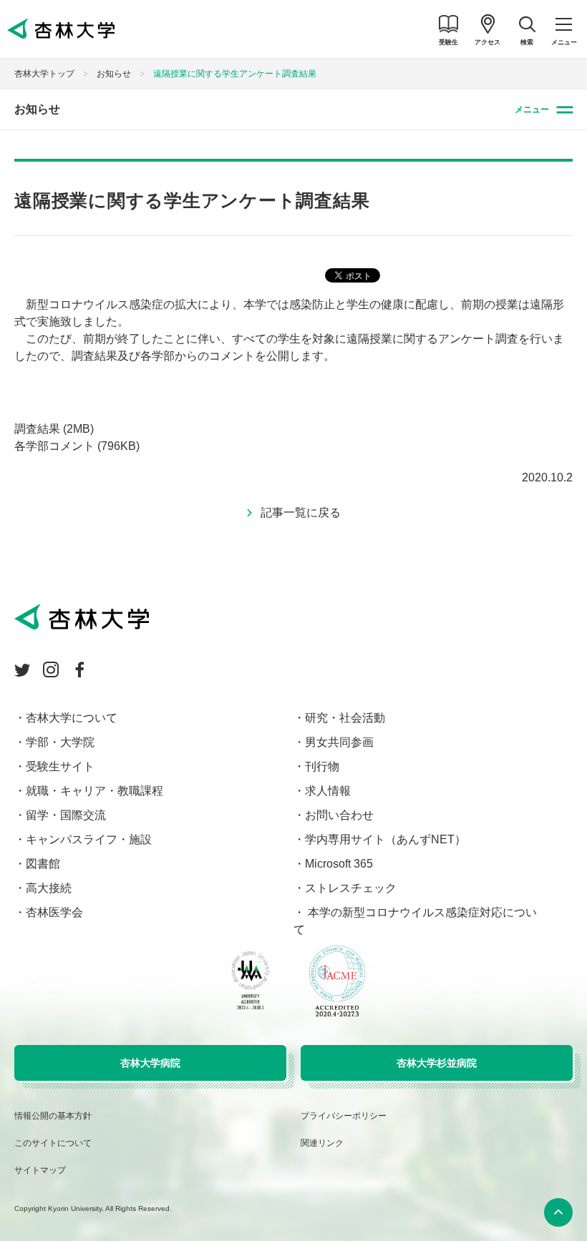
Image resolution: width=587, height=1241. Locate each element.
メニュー (532, 109)
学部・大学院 (60, 742)
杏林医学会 (54, 912)
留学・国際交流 (66, 815)
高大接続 (49, 888)
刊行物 (322, 766)
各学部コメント (77, 446)
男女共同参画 (339, 742)
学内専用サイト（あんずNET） (385, 839)
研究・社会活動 (345, 718)
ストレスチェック (351, 888)
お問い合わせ (339, 815)
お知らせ (114, 74)
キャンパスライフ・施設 (89, 839)
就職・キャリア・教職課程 (94, 791)
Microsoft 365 (339, 864)
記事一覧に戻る (301, 512)
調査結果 (54, 429)
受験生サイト (60, 766)
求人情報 (328, 791)
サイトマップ (40, 1170)
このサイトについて (53, 1143)
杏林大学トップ (44, 74)
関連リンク (322, 1143)
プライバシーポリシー (344, 1116)
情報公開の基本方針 (53, 1116)
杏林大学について (71, 718)
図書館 (43, 864)
